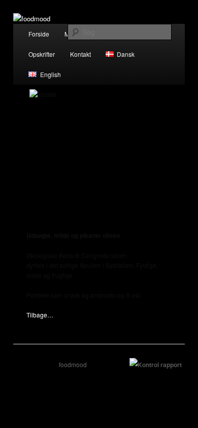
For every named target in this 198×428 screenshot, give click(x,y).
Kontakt (80, 54)
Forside (38, 33)
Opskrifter (41, 54)
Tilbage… (39, 314)
